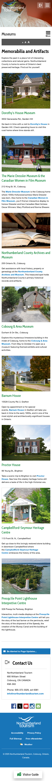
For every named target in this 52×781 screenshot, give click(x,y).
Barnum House (16, 410)
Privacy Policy (34, 733)
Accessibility (17, 733)
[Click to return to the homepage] (13, 6)
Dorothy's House (38, 124)
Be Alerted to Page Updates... (22, 651)
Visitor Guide (31, 774)
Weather (28, 744)
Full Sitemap (16, 738)
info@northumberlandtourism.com (25, 693)
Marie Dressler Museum (18, 191)
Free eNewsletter (34, 738)
